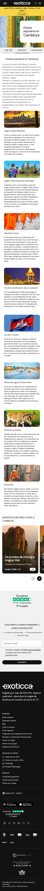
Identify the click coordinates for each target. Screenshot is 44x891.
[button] (22, 662)
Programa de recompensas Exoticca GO (17, 734)
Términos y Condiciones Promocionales (16, 737)
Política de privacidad (31, 650)
